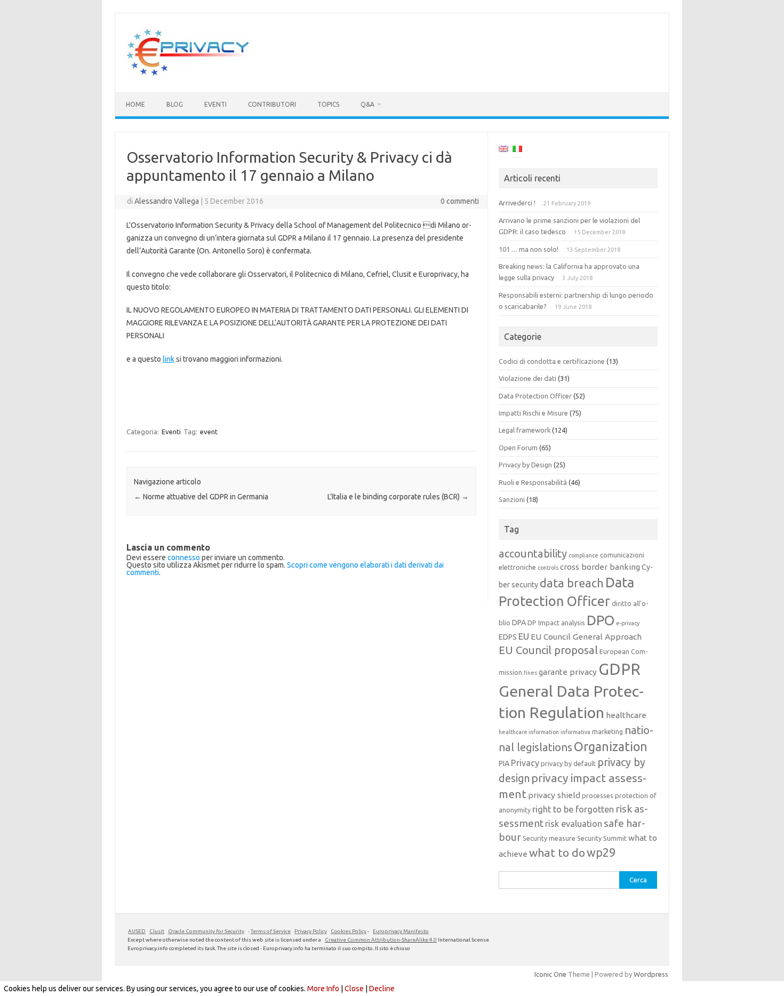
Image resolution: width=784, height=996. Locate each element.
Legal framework (524, 430)
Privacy (525, 763)
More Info (323, 988)
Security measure (549, 838)
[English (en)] (503, 150)
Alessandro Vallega (166, 201)
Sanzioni (512, 499)
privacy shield (554, 795)
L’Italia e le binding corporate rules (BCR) (398, 496)
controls (548, 567)
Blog (174, 104)
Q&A (367, 104)
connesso (183, 557)
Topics (328, 104)
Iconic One (550, 974)
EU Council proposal (548, 650)
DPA (519, 622)
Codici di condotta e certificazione (552, 361)
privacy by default (568, 763)
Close (354, 988)
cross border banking (600, 566)
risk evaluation (573, 823)
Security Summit (602, 838)
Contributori (272, 104)
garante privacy (568, 671)
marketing (607, 731)
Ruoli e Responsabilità (533, 482)
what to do (557, 852)
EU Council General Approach (586, 636)
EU (523, 636)
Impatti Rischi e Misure (533, 413)
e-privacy (627, 623)
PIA (504, 763)
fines (530, 673)
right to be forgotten (573, 809)
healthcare (626, 715)
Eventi (215, 104)
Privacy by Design (525, 464)
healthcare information (529, 732)
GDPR (619, 669)
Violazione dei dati (527, 378)
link (168, 359)
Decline (382, 988)
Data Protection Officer (535, 396)
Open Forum (518, 447)
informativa (575, 732)
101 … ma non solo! (528, 249)
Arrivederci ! (517, 202)
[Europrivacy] (188, 74)
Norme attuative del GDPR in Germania (201, 496)
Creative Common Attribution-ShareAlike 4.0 (381, 940)
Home (135, 104)
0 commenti (460, 201)
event (209, 431)
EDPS (508, 637)
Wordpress (651, 974)
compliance (583, 555)
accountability (533, 553)
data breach (572, 583)
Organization (610, 746)
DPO (600, 620)
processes (597, 795)
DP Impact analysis (556, 622)
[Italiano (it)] (517, 150)
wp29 (601, 852)
